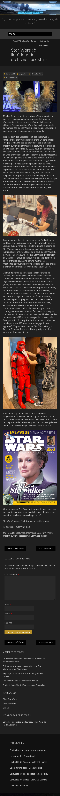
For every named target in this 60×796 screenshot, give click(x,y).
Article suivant (45, 548)
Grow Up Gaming (39, 779)
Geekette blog (35, 767)
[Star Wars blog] (30, 2)
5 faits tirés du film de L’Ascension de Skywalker (24, 685)
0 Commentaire (11, 78)
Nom (8, 604)
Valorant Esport (39, 762)
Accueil (15, 41)
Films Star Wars (24, 41)
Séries (6, 707)
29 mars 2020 (11, 74)
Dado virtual (29, 756)
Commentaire (12, 574)
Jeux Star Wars (9, 703)
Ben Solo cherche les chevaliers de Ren (20, 680)
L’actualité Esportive (19, 785)
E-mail (8, 613)
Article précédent (16, 548)
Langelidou (22, 74)
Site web (9, 622)
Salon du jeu (42, 773)
